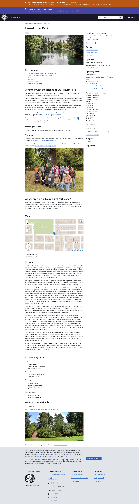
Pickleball (89, 55)
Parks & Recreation (36, 23)
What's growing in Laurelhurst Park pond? (41, 76)
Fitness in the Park (91, 53)
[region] (54, 235)
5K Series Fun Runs (92, 50)
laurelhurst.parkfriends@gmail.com (45, 146)
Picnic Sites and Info (92, 67)
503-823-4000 (53, 456)
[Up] (28, 243)
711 (67, 456)
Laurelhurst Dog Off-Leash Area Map (97, 131)
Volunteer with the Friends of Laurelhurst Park (42, 74)
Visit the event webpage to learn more (49, 115)
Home (27, 23)
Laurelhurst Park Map (92, 135)
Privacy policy (75, 481)
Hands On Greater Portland (68, 118)
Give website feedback (60, 445)
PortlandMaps (80, 250)
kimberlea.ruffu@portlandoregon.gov (45, 140)
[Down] (28, 249)
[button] (131, 17)
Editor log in (97, 481)
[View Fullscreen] (27, 230)
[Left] (27, 246)
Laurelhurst (89, 141)
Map (29, 77)
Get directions (90, 43)
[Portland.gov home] (10, 17)
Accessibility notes (33, 81)
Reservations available (35, 83)
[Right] (29, 246)
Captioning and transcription (79, 478)
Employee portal (99, 478)
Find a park (47, 23)
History (30, 79)
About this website (99, 474)
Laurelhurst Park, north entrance (102, 86)
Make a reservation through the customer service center (42, 409)
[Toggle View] (81, 221)
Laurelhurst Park (97, 88)
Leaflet (74, 250)
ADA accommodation (77, 474)
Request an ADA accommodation (34, 456)
